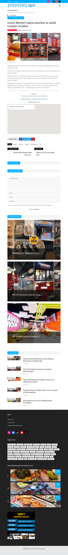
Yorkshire (50, 459)
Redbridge (11, 456)
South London (34, 144)
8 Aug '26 (25, 405)
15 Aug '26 (25, 374)
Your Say (10, 357)
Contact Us (16, 1)
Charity (10, 447)
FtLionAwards (21, 449)
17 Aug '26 (25, 363)
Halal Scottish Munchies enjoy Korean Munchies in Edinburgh (38, 360)
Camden (54, 444)
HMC (45, 449)
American (20, 444)
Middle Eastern (50, 451)
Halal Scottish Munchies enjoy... (26, 253)
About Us (9, 1)
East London (11, 449)
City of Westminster (33, 447)
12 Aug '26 (25, 384)
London (33, 451)
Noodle (10, 454)
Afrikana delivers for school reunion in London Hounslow (20, 12)
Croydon (27, 144)
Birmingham (28, 444)
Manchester (40, 451)
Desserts (48, 447)
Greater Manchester (32, 449)
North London (26, 454)
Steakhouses (39, 456)
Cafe (48, 444)
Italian (57, 449)
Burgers (15, 144)
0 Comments (14, 18)
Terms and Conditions (14, 425)
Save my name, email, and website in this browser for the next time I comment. (30, 205)
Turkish (21, 459)
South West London (28, 456)
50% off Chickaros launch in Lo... (26, 294)
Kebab (10, 451)
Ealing (54, 447)
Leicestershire (25, 451)
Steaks (46, 456)
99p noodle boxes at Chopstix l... (26, 336)
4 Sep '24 (20, 18)
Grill (41, 449)
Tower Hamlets (12, 459)
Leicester (16, 451)
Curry (42, 447)
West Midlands (42, 459)
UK (40, 144)
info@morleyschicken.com (39, 99)
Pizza (53, 454)
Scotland (18, 456)
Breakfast (36, 444)
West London (32, 459)
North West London (37, 454)
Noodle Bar (17, 454)
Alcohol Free (11, 444)
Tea (52, 456)
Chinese (23, 447)
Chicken (21, 144)
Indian (51, 449)
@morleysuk (26, 99)
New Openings (12, 15)
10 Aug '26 (25, 395)
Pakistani (47, 454)
